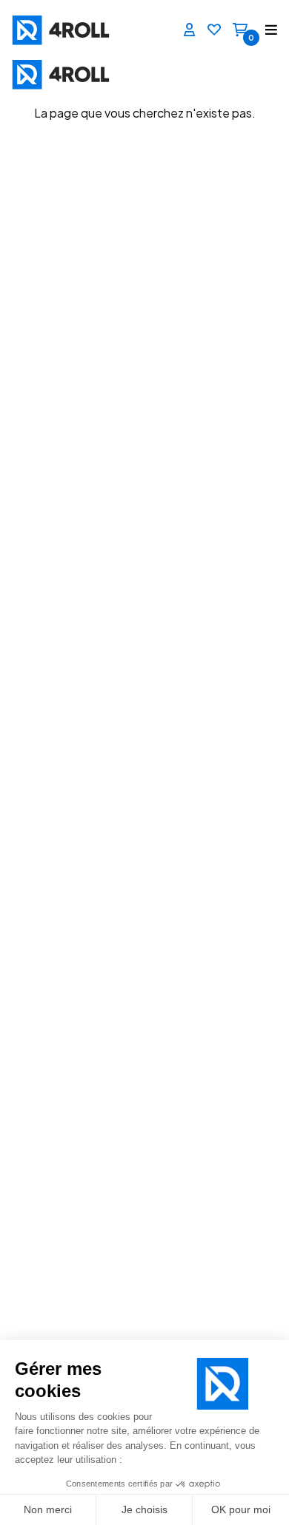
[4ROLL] (74, 30)
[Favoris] (214, 30)
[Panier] (240, 30)
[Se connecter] (190, 30)
